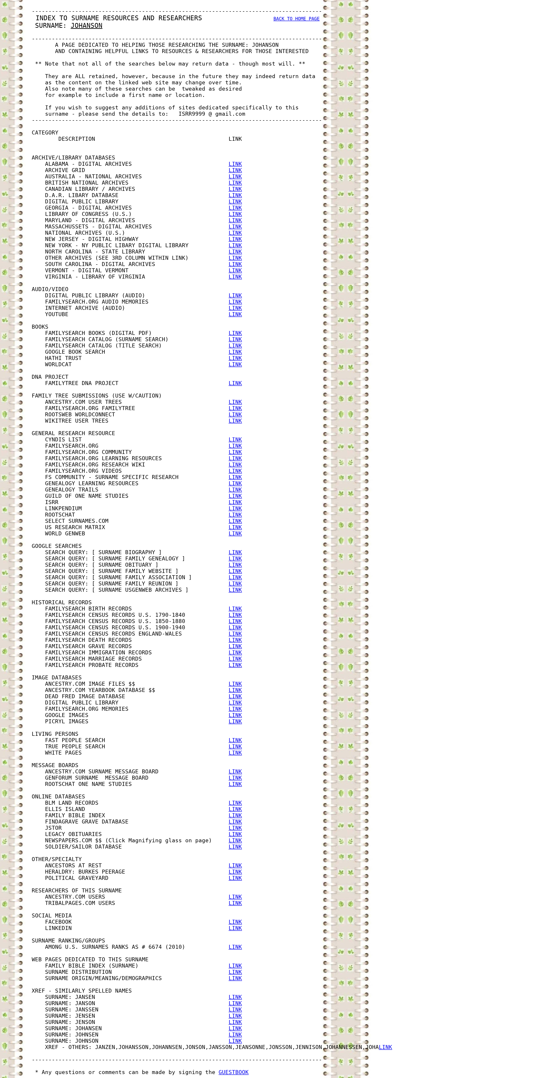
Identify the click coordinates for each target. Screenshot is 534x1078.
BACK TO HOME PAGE (296, 18)
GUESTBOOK (234, 1072)
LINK (235, 164)
